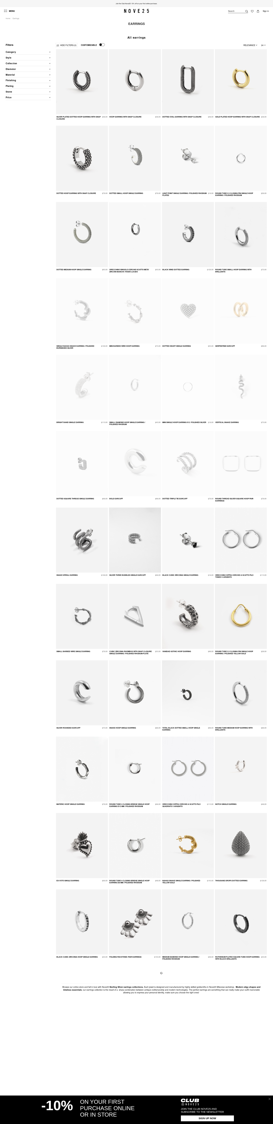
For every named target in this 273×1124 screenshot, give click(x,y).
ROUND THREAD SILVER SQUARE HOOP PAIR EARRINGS (234, 499)
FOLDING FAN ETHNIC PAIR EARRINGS (125, 957)
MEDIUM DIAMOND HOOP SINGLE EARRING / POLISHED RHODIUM (180, 958)
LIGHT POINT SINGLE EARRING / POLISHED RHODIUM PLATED (184, 194)
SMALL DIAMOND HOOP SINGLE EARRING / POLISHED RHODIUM (127, 423)
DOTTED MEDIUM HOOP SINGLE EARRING (73, 269)
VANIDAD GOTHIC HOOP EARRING (176, 651)
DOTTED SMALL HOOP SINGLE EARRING (126, 193)
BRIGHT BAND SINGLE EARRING (70, 422)
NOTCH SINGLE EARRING (225, 804)
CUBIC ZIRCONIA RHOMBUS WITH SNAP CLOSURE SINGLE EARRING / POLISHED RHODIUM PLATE (130, 652)
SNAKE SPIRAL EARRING (67, 575)
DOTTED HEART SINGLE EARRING (176, 346)
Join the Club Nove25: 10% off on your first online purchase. (136, 3)
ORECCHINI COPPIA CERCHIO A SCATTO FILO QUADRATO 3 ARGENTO (181, 805)
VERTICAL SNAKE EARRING (227, 422)
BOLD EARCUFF (116, 498)
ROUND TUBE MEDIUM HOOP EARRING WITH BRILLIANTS (234, 729)
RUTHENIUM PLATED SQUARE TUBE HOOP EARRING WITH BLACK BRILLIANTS (237, 958)
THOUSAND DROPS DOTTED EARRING (231, 880)
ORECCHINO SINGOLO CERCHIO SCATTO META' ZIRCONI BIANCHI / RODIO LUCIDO (129, 270)
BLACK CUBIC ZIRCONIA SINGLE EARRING (180, 575)
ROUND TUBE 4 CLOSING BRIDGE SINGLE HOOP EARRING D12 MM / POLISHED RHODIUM (129, 805)
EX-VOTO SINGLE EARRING (67, 880)
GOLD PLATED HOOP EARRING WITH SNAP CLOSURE (237, 116)
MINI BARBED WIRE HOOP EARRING (124, 346)
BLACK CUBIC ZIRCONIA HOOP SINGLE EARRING (77, 957)
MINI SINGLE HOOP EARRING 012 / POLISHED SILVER (184, 422)
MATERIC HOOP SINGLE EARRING (70, 804)
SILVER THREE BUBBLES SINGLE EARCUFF (127, 575)
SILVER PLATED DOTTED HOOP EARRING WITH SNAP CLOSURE (78, 117)
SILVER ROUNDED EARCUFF (68, 728)
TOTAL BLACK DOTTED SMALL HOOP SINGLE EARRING (181, 729)
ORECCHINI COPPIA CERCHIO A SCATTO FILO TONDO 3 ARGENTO (234, 576)
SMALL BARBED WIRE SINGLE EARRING (73, 651)
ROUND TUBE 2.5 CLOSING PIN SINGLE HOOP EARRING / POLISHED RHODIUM (234, 194)
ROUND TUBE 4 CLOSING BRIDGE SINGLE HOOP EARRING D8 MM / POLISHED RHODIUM (129, 881)
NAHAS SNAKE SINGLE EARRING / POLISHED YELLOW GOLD (181, 881)
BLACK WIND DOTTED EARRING (175, 269)
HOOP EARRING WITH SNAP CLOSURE (125, 116)
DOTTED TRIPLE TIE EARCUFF (174, 498)
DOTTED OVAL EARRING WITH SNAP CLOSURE (181, 116)
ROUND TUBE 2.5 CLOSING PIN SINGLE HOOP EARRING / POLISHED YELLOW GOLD (234, 652)
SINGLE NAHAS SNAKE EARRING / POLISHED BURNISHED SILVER (75, 347)
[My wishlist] (252, 11)
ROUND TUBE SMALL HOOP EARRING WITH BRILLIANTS (233, 270)
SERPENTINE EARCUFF (225, 346)
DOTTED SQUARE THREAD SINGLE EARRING (75, 498)
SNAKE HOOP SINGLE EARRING (122, 728)
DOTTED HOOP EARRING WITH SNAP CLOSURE (76, 193)
